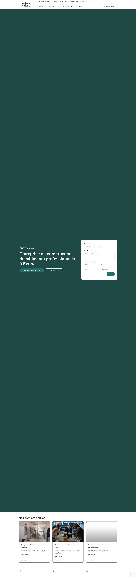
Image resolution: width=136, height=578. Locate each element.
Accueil (41, 6)
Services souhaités (89, 244)
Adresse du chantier (90, 262)
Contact (80, 6)
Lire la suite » (24, 554)
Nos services (52, 6)
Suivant (110, 274)
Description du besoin (90, 251)
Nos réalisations (67, 6)
